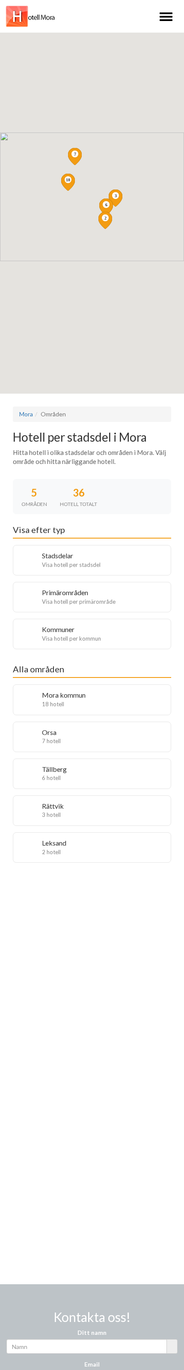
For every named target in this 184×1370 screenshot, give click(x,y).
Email (92, 1364)
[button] (68, 182)
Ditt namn (92, 1332)
